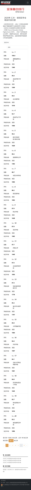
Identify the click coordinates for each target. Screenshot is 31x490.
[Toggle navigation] (27, 2)
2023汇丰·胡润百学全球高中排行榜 (12, 462)
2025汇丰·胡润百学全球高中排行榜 (12, 458)
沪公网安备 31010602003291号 (11, 484)
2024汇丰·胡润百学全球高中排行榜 (12, 460)
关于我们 (3, 480)
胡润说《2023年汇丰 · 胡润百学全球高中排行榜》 (14, 470)
